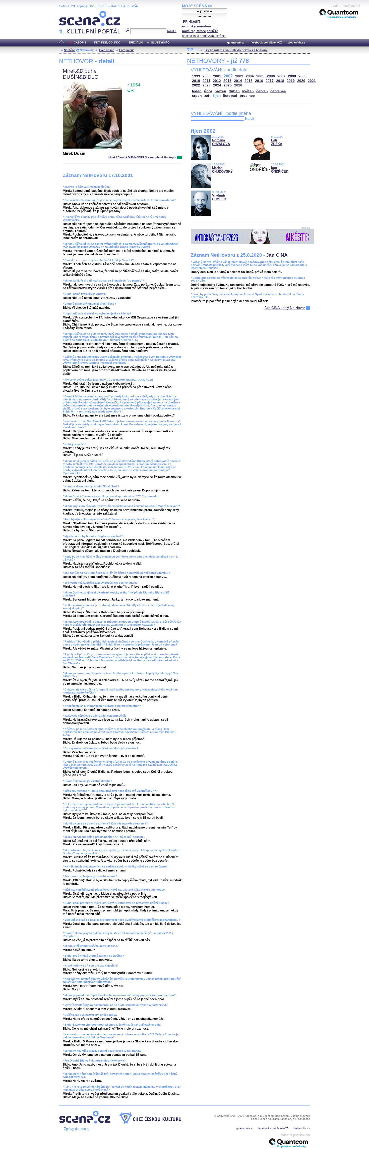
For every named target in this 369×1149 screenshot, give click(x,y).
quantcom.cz (235, 42)
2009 (302, 76)
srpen (197, 96)
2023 (207, 85)
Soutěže (69, 50)
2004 (250, 76)
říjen (217, 95)
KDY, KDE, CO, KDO (107, 42)
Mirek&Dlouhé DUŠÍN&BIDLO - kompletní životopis (142, 157)
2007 (281, 76)
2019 (291, 81)
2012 (217, 81)
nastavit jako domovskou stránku (204, 35)
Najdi (249, 118)
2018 (280, 81)
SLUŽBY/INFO (160, 42)
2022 (196, 85)
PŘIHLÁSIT (191, 22)
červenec (278, 91)
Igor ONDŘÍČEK (279, 169)
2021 (312, 81)
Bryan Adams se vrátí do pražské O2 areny (236, 50)
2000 (207, 76)
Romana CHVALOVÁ (221, 142)
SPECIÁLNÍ (136, 42)
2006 (271, 76)
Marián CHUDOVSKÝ (222, 169)
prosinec (247, 96)
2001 (217, 76)
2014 (238, 81)
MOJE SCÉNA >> (197, 6)
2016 (259, 81)
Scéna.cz (67, 13)
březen (220, 91)
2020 (301, 81)
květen (248, 91)
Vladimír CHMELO (219, 197)
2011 (206, 81)
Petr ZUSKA (276, 142)
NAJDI (171, 31)
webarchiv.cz (296, 42)
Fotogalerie (126, 50)
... (179, 157)
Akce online (106, 50)
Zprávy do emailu (76, 1129)
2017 (270, 81)
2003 (239, 76)
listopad (230, 96)
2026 (238, 85)
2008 (292, 76)
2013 (227, 81)
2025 (228, 85)
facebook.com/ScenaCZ (266, 42)
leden (197, 91)
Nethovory (87, 50)
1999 (196, 76)
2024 (217, 85)
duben (234, 91)
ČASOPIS (80, 42)
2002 (228, 76)
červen (262, 91)
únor (208, 91)
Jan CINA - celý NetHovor (285, 308)
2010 (196, 81)
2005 (260, 76)
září (207, 96)
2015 (248, 81)
